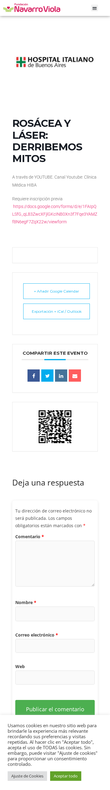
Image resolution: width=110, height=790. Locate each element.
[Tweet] (47, 375)
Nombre (25, 602)
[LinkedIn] (61, 375)
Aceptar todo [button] (66, 776)
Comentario (29, 536)
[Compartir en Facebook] (34, 375)
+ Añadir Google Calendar (56, 291)
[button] (94, 8)
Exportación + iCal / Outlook (57, 311)
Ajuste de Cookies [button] (27, 776)
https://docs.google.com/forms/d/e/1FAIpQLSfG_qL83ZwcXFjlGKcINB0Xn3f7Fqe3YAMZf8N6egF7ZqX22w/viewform (54, 214)
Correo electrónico (36, 635)
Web (20, 666)
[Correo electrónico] (75, 375)
